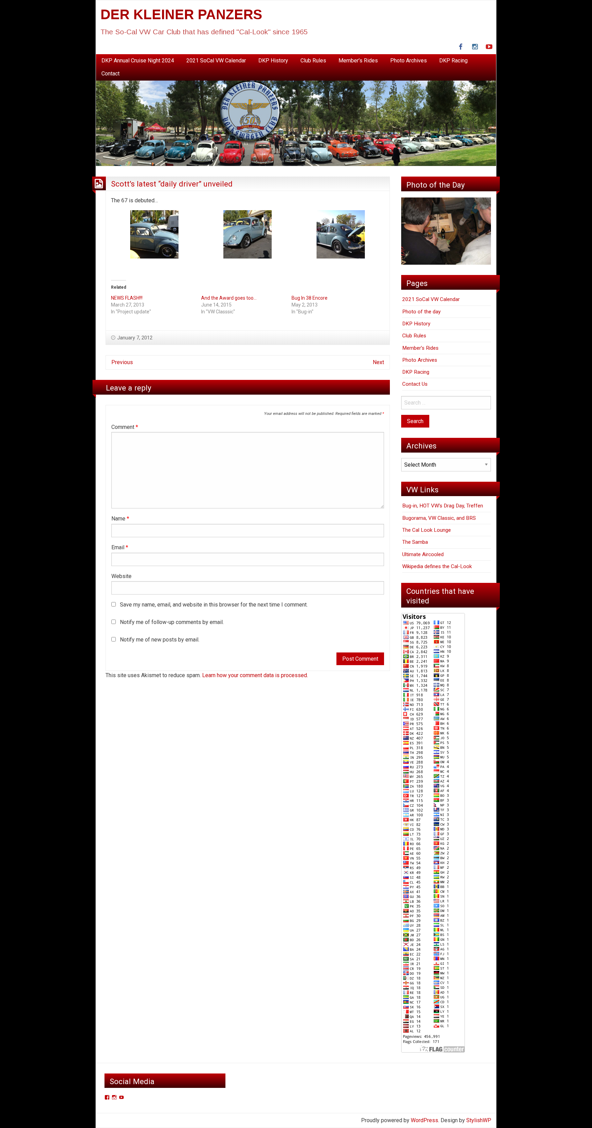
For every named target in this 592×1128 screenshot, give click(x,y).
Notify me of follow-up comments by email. (172, 622)
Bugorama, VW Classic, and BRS (439, 518)
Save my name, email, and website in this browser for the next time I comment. (214, 604)
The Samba (415, 542)
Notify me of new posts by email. (159, 639)
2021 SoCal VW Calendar (216, 60)
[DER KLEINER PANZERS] (296, 123)
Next (378, 362)
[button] (154, 237)
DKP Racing (453, 60)
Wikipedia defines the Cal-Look (437, 566)
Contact (110, 73)
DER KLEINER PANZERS (181, 14)
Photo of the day (421, 312)
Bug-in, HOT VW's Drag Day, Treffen (442, 506)
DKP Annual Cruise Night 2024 (137, 60)
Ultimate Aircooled (423, 554)
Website (121, 576)
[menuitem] (138, 60)
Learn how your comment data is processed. (255, 675)
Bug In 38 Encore (310, 298)
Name (120, 518)
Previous (122, 362)
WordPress (424, 1120)
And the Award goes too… (229, 298)
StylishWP (478, 1120)
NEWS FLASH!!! (127, 298)
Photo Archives (408, 60)
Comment (124, 427)
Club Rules (313, 60)
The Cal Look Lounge (426, 530)
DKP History (273, 60)
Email (119, 547)
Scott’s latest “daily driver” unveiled (172, 183)
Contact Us (415, 384)
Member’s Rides (358, 60)
